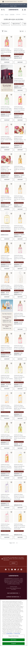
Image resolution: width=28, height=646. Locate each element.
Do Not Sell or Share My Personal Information (13, 589)
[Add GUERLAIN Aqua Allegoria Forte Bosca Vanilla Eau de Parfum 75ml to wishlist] (24, 154)
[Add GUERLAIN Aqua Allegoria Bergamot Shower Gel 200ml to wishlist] (11, 213)
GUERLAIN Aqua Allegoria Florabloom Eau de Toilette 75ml (19, 347)
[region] (13, 622)
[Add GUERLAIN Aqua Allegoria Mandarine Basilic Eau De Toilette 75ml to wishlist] (24, 213)
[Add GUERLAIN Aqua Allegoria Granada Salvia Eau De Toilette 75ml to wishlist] (24, 243)
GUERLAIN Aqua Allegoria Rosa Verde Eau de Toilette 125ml (6, 108)
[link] (23, 9)
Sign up (13, 563)
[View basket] (25, 9)
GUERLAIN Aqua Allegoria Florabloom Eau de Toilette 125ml (19, 50)
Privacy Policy (9, 633)
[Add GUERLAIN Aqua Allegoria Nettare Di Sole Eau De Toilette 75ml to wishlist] (24, 183)
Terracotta (5, 23)
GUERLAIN (12, 14)
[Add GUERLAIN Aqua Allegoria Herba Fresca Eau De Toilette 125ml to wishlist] (11, 422)
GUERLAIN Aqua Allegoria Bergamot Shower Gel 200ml (5, 227)
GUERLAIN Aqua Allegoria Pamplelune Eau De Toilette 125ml (6, 287)
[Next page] (17, 543)
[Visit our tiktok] (18, 569)
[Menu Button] (1, 9)
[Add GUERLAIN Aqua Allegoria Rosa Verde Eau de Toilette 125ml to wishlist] (11, 94)
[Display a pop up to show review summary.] (10, 57)
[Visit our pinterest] (21, 569)
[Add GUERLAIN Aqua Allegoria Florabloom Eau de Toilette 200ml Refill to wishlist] (11, 124)
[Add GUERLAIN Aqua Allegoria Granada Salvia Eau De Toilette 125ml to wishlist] (24, 301)
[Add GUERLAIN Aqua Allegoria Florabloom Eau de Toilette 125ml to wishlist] (24, 36)
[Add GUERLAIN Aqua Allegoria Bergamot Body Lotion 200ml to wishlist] (24, 273)
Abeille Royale (16, 23)
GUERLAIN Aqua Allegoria (13, 19)
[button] (7, 78)
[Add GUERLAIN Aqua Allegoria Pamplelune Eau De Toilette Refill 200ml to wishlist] (11, 393)
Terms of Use (17, 633)
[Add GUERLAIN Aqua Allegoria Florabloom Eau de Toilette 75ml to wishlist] (24, 333)
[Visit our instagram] (12, 569)
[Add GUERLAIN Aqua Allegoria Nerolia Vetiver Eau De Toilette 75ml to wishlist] (11, 363)
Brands (6, 14)
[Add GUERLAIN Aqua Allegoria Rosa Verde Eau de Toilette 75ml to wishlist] (24, 66)
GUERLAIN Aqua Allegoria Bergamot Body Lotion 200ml (19, 287)
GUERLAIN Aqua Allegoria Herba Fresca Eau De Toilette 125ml (6, 436)
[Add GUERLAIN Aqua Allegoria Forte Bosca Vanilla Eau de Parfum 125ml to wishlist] (11, 333)
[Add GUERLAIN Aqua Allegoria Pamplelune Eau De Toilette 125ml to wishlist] (11, 273)
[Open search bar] (4, 9)
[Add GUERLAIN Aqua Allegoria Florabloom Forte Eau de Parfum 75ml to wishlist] (11, 183)
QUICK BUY (6, 62)
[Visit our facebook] (5, 569)
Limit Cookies (13, 639)
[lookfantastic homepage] (13, 9)
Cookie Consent (13, 586)
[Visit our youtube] (15, 569)
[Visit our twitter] (8, 569)
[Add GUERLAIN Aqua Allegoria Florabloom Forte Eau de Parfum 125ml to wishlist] (11, 36)
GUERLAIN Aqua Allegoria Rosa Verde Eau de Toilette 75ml (19, 80)
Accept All (13, 643)
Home (2, 14)
